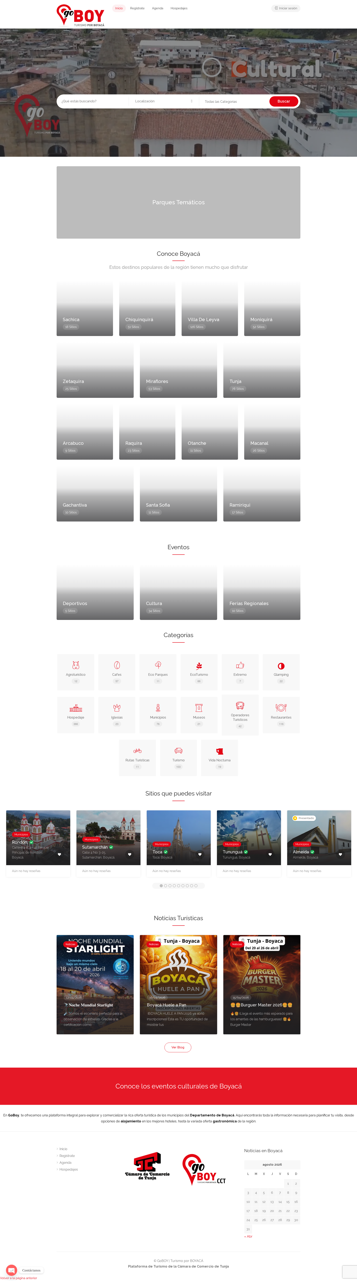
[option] (38, 845)
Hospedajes (179, 8)
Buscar (284, 101)
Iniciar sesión (287, 8)
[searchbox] (226, 101)
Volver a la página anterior (18, 1278)
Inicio (119, 8)
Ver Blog (177, 1047)
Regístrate (137, 8)
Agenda (157, 8)
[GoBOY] (80, 15)
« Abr (248, 1236)
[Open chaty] (11, 1270)
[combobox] (234, 102)
